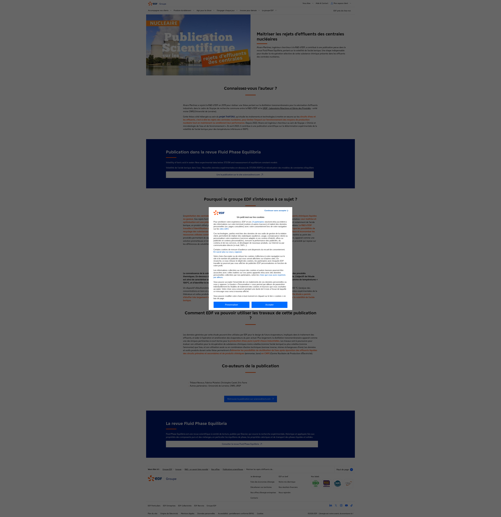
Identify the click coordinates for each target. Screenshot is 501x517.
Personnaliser (231, 305)
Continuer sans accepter (275, 210)
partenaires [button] (258, 222)
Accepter (269, 305)
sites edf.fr (224, 229)
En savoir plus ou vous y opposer (227, 252)
